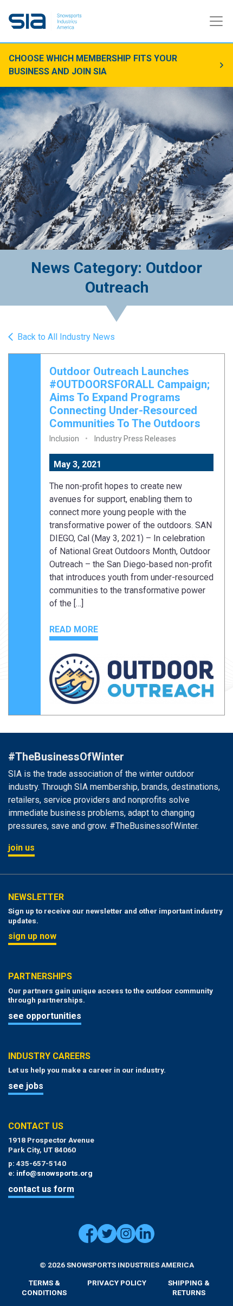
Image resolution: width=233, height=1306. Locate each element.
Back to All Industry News (66, 337)
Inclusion (64, 438)
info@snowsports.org (54, 1173)
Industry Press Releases (135, 438)
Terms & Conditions (44, 1287)
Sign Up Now (32, 936)
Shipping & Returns (189, 1287)
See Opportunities (44, 1016)
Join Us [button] (21, 847)
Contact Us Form (41, 1189)
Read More (73, 629)
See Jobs (25, 1086)
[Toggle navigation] (216, 21)
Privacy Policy (116, 1282)
